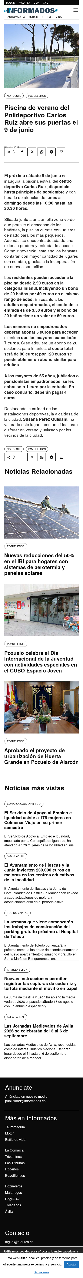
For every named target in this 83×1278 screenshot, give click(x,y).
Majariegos (13, 1192)
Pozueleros (13, 1186)
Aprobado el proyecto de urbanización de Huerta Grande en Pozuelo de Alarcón (41, 755)
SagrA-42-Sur (15, 856)
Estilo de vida (15, 1139)
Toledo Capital (17, 913)
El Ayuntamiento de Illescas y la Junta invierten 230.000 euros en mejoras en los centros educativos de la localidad (39, 872)
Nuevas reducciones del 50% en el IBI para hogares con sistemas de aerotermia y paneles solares (39, 564)
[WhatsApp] (41, 152)
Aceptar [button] (71, 1264)
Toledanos (13, 1205)
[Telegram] (51, 152)
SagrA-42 (12, 1198)
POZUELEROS (37, 95)
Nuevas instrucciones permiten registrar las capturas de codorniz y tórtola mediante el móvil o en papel (40, 983)
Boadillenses (15, 1175)
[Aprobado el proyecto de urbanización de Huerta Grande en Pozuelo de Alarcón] (41, 707)
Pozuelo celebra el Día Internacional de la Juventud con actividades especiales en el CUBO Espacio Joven (40, 661)
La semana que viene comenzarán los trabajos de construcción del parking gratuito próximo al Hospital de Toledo (41, 928)
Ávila (9, 1211)
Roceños (12, 1169)
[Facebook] (22, 152)
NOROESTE (14, 95)
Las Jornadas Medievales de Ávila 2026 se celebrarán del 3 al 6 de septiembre (38, 1031)
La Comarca (14, 1150)
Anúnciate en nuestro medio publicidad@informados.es (26, 1098)
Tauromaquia (15, 1126)
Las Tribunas (15, 1162)
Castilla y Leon (17, 969)
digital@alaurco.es (19, 1241)
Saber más (41, 1272)
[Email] (61, 152)
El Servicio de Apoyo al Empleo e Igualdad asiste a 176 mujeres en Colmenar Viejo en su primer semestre (38, 819)
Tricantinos (13, 1156)
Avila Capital (15, 1017)
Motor (9, 1133)
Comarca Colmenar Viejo (24, 804)
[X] (31, 152)
